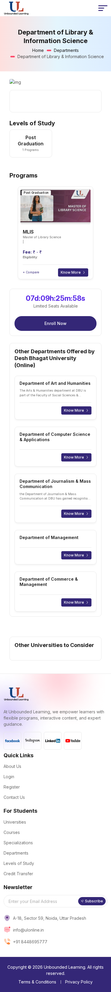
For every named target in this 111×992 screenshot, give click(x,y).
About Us (12, 766)
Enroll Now (55, 323)
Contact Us (14, 797)
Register (12, 786)
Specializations (18, 842)
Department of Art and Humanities (55, 383)
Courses (12, 832)
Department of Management (49, 537)
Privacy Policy (79, 981)
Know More (71, 272)
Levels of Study (19, 863)
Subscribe (94, 901)
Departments (66, 50)
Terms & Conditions (37, 981)
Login (9, 776)
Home (38, 50)
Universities (15, 822)
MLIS (28, 232)
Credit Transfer (18, 873)
